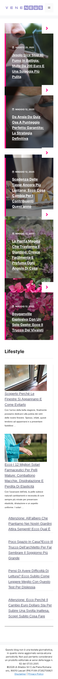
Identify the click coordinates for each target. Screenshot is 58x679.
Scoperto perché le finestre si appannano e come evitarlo (23, 399)
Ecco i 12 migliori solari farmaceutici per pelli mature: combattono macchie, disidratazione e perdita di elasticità (24, 475)
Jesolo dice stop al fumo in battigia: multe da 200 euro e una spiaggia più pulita (28, 66)
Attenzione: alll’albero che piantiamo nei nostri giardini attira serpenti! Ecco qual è (30, 523)
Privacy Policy (35, 674)
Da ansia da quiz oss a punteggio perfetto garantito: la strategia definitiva (28, 128)
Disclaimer (20, 674)
